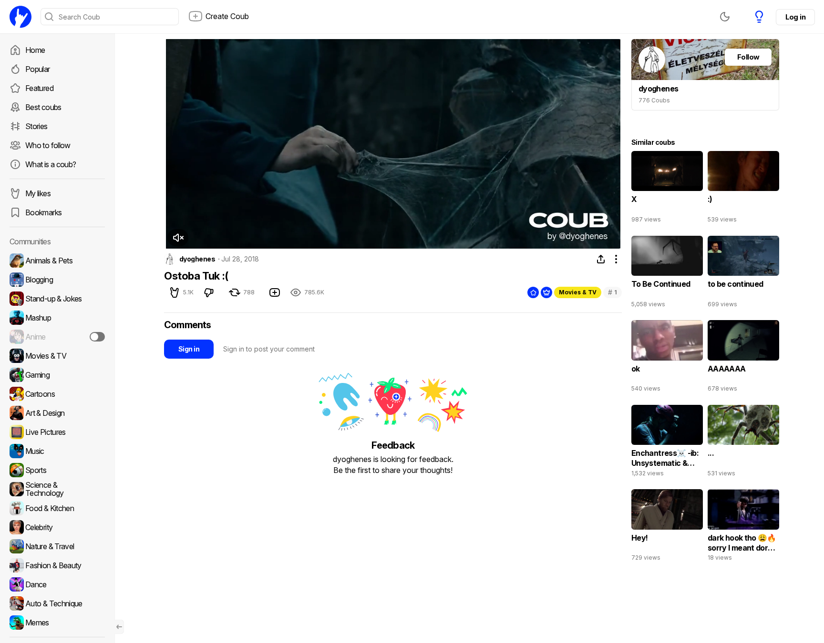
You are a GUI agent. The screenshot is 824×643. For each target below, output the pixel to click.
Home (35, 50)
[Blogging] (57, 279)
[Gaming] (57, 374)
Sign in (188, 349)
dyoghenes (197, 259)
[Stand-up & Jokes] (57, 298)
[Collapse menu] (119, 626)
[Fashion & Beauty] (57, 565)
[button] (177, 237)
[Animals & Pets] (57, 260)
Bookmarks (43, 212)
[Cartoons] (57, 393)
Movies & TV (578, 292)
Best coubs (43, 107)
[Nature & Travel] (57, 546)
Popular (37, 69)
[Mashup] (57, 317)
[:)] (743, 189)
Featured (39, 88)
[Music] (57, 451)
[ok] (667, 358)
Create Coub (227, 16)
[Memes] (57, 622)
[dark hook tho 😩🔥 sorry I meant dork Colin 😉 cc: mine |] (743, 527)
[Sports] (57, 470)
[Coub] (20, 17)
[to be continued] (743, 274)
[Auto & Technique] (57, 603)
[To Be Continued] (667, 274)
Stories (36, 126)
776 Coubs (654, 100)
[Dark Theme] (724, 16)
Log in (795, 16)
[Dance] (57, 584)
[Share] (601, 259)
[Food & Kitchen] (57, 508)
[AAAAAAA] (743, 358)
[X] (667, 189)
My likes (38, 193)
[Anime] (57, 336)
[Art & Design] (57, 412)
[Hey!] (667, 527)
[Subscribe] (97, 337)
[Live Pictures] (57, 432)
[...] (743, 443)
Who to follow (48, 145)
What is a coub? (50, 164)
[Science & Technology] (57, 489)
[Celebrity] (57, 527)
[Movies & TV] (57, 355)
